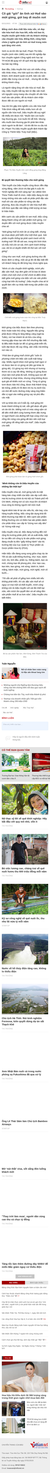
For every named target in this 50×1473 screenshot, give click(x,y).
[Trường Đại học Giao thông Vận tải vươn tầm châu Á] (16, 762)
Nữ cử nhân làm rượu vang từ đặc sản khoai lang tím (33, 670)
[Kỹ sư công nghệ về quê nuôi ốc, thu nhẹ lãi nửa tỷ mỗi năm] (25, 899)
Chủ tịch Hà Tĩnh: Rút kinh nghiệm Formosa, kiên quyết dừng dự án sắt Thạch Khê (23, 1021)
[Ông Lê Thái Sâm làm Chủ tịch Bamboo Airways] (25, 1102)
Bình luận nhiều (36, 1282)
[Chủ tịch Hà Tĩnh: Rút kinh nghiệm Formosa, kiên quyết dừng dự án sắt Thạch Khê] (25, 999)
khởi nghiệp (14, 708)
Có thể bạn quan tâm (16, 750)
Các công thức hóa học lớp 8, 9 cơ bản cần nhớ (21, 1319)
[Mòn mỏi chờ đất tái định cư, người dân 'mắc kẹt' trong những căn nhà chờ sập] (13, 1408)
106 (44, 1319)
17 (18, 1296)
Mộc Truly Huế (28, 708)
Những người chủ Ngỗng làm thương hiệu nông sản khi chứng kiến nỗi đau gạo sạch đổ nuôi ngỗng (25, 687)
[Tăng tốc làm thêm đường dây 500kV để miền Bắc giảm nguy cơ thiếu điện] (25, 1244)
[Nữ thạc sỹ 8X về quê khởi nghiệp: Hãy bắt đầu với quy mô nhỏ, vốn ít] (25, 799)
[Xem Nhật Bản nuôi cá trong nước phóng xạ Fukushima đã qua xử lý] (25, 1052)
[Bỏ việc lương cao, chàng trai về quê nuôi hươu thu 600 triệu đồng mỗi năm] (25, 849)
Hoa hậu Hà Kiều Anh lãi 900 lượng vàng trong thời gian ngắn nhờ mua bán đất (24, 1396)
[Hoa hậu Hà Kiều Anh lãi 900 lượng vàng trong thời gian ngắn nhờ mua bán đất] (25, 1377)
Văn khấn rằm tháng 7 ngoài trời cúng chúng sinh (22, 1334)
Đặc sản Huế (7, 712)
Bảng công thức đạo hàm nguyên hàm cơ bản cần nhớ (24, 1287)
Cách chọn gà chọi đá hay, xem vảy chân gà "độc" (22, 1340)
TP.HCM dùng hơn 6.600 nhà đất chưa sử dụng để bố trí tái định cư (37, 1422)
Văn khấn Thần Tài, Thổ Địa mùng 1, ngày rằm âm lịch (24, 1313)
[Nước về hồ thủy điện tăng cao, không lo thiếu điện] (25, 949)
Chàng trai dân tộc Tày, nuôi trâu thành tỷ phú (25, 694)
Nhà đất (8, 1358)
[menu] (3, 2)
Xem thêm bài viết (25, 1276)
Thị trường (9, 9)
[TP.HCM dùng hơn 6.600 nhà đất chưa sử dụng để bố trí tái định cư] (13, 1425)
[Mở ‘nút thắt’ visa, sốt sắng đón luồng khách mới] (25, 1149)
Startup (20, 9)
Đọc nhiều (13, 1282)
